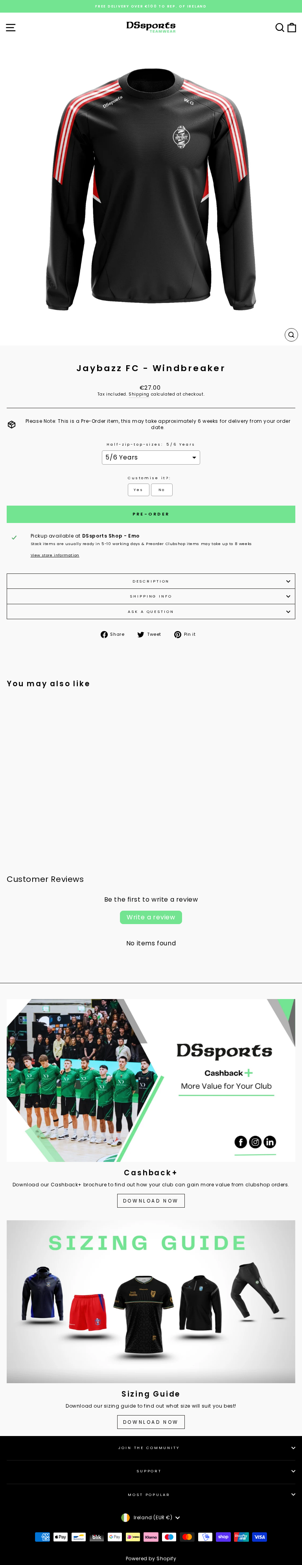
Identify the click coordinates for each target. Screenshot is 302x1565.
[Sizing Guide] (151, 1301)
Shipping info (151, 596)
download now (151, 1422)
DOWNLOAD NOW (151, 1200)
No (162, 489)
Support (149, 1470)
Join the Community (149, 1447)
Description (151, 581)
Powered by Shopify (151, 1558)
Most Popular (149, 1494)
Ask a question (151, 611)
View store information (55, 555)
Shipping (139, 394)
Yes (139, 489)
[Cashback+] (151, 1080)
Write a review (151, 917)
